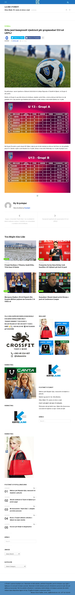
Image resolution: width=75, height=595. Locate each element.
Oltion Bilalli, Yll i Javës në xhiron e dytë (17, 10)
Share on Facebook (34, 38)
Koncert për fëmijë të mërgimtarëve (18, 527)
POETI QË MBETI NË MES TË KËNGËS (50, 403)
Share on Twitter (19, 38)
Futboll (8, 26)
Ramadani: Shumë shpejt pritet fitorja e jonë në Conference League (54, 298)
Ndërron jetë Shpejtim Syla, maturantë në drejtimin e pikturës (20, 491)
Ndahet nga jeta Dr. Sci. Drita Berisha (49, 397)
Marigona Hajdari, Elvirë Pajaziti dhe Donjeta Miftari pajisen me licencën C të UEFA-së (20, 299)
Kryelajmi (15, 41)
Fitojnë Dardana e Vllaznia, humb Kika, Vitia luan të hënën (19, 266)
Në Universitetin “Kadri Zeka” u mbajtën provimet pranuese (20, 509)
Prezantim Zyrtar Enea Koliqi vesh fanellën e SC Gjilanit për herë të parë (53, 266)
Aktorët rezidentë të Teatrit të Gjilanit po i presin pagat (20, 500)
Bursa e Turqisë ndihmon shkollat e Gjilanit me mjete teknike (18, 518)
